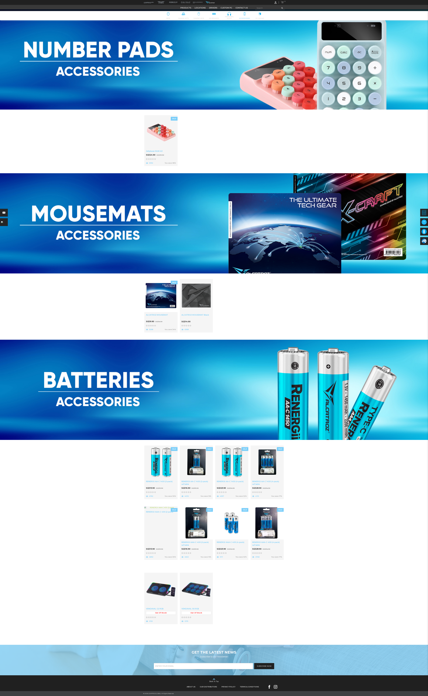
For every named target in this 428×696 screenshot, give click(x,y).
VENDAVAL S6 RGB (190, 609)
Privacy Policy (228, 687)
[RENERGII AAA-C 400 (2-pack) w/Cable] (196, 523)
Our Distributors (208, 687)
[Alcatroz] (210, 2)
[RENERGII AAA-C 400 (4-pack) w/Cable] (267, 523)
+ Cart (169, 169)
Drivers (213, 8)
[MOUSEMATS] (424, 222)
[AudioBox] (198, 2)
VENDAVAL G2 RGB (155, 609)
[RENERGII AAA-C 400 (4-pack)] (231, 523)
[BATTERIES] (424, 231)
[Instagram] (275, 687)
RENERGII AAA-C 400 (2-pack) (159, 512)
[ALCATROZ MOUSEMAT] (161, 295)
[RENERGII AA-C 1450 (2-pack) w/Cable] (196, 462)
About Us (191, 687)
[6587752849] (4, 222)
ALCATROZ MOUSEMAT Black (195, 315)
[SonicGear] (173, 2)
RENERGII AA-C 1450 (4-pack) (230, 481)
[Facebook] (269, 687)
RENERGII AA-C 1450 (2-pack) (159, 481)
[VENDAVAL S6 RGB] (196, 589)
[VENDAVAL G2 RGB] (161, 589)
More (152, 169)
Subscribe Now (264, 666)
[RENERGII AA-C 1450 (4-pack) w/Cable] (267, 462)
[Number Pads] (424, 213)
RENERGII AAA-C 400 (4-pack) (230, 542)
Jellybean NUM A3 (154, 151)
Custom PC (226, 8)
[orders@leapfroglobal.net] (4, 213)
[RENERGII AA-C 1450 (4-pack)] (231, 462)
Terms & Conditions (249, 687)
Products (185, 8)
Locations (200, 8)
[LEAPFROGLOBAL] (149, 2)
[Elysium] (186, 2)
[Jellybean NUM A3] (161, 131)
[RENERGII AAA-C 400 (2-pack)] (161, 507)
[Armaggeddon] (161, 2)
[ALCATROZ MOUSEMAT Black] (196, 295)
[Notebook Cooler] (424, 241)
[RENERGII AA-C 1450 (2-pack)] (161, 462)
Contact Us (242, 8)
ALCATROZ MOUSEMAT (157, 315)
